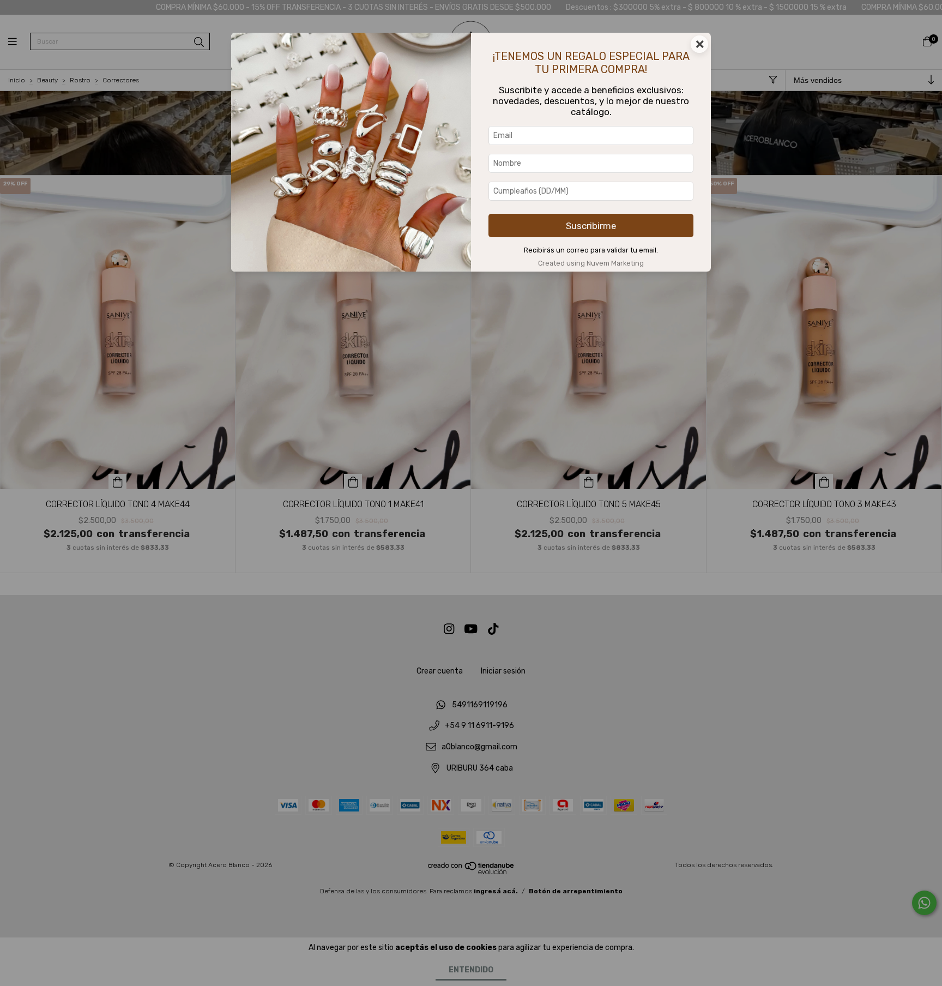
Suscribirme (591, 225)
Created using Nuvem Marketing (591, 263)
